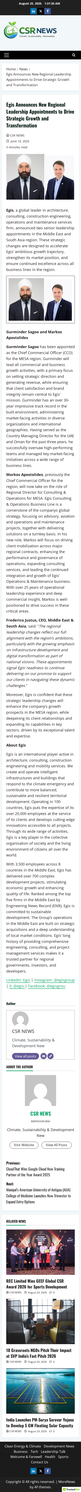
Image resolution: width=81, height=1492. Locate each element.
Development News (59, 1446)
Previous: (35, 1169)
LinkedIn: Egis (18, 979)
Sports (63, 1456)
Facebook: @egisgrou (46, 985)
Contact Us (39, 1462)
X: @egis (17, 985)
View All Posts (56, 1145)
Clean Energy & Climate (23, 1446)
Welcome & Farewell (26, 1456)
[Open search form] (73, 55)
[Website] (50, 1056)
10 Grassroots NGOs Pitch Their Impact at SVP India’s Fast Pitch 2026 (38, 1353)
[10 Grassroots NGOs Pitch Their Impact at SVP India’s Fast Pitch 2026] (40, 1321)
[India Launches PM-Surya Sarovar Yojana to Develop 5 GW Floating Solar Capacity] (40, 1391)
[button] (6, 55)
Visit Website (24, 1145)
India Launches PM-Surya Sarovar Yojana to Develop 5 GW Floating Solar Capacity (40, 1422)
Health (50, 1456)
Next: (38, 1192)
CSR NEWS (17, 135)
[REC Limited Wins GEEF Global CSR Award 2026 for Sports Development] (40, 1252)
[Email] (43, 1056)
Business (21, 1451)
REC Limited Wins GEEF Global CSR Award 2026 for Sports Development (36, 1284)
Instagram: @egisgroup (54, 979)
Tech (34, 1451)
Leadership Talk (53, 1451)
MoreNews (66, 1481)
